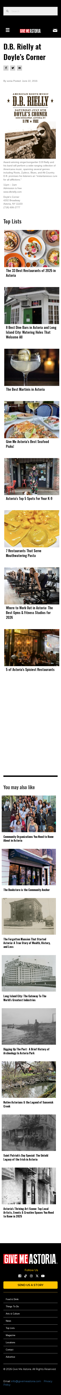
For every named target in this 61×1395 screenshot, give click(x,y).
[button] (20, 1276)
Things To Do (12, 1306)
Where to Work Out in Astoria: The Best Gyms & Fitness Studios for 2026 (29, 612)
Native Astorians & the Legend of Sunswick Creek (28, 1104)
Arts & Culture (13, 1313)
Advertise (10, 1357)
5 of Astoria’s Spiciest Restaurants (30, 669)
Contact (9, 1349)
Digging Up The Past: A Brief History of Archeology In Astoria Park (26, 1051)
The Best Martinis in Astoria (25, 389)
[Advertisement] (30, 731)
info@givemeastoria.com (26, 1381)
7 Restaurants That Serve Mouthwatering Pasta (23, 553)
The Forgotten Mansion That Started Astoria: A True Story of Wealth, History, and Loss (26, 943)
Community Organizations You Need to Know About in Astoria (28, 838)
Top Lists (10, 1328)
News (8, 1321)
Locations (10, 1342)
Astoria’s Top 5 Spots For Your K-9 (29, 498)
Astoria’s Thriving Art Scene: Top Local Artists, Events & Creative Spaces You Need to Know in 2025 (28, 1212)
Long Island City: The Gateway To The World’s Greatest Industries (24, 998)
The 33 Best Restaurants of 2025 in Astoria (31, 273)
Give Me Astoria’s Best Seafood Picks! (27, 444)
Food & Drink (12, 1299)
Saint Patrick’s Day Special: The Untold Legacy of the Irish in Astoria (25, 1157)
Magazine (10, 1335)
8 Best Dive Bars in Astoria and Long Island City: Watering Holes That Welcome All (31, 332)
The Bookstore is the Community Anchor (26, 890)
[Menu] (7, 30)
